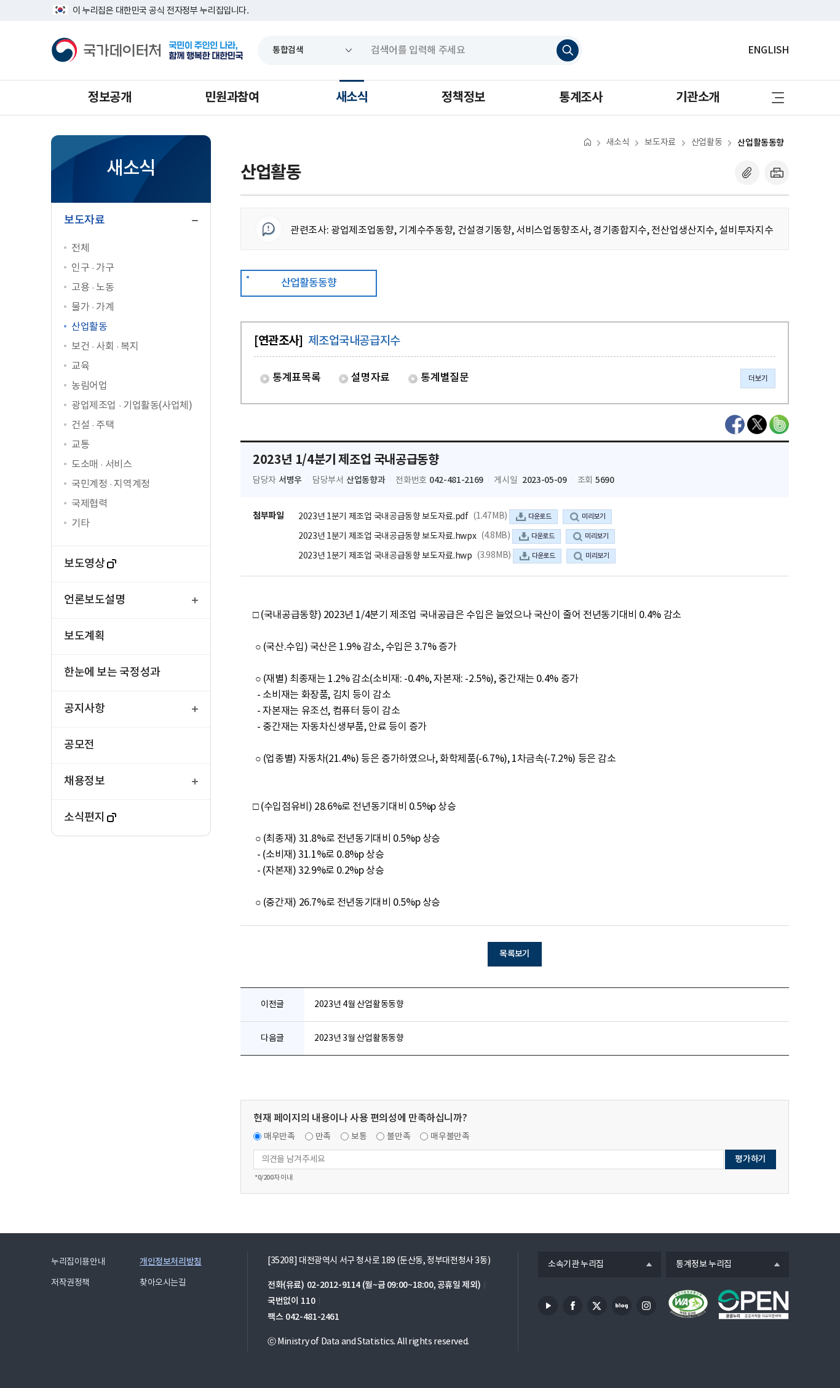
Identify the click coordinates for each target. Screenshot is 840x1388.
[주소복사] (747, 172)
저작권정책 (70, 1283)
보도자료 (659, 142)
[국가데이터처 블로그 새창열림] (622, 1305)
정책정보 (463, 97)
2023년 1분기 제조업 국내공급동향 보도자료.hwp (385, 556)
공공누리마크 (753, 1304)
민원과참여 (232, 97)
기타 (80, 523)
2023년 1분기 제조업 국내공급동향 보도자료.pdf (383, 517)
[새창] (735, 424)
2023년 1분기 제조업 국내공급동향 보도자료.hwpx (387, 536)
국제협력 (89, 503)
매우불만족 (449, 1137)
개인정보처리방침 (171, 1262)
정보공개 (109, 97)
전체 (80, 248)
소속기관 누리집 (571, 1265)
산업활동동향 (760, 143)
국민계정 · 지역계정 (110, 484)
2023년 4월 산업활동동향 (359, 1005)
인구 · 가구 (92, 267)
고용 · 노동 (92, 287)
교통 (80, 444)
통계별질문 (445, 378)
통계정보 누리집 (699, 1265)
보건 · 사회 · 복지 (104, 346)
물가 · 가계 (92, 307)
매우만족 (279, 1137)
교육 (80, 366)
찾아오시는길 (163, 1283)
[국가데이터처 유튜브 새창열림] (548, 1305)
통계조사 (580, 97)
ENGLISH (768, 50)
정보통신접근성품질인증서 (688, 1304)
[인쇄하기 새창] (776, 172)
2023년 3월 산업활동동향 (359, 1038)
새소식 (352, 97)
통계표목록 (296, 378)
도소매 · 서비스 (101, 464)
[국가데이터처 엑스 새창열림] (597, 1305)
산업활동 (89, 326)
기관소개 (697, 97)
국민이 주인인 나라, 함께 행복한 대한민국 (206, 50)
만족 (323, 1137)
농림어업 (89, 385)
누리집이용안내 (78, 1262)
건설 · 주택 (92, 425)
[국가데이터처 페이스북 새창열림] (572, 1305)
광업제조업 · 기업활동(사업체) (131, 405)
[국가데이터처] (106, 50)
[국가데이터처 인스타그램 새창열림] (646, 1305)
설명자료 (370, 378)
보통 (359, 1137)
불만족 (398, 1137)
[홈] (587, 141)
